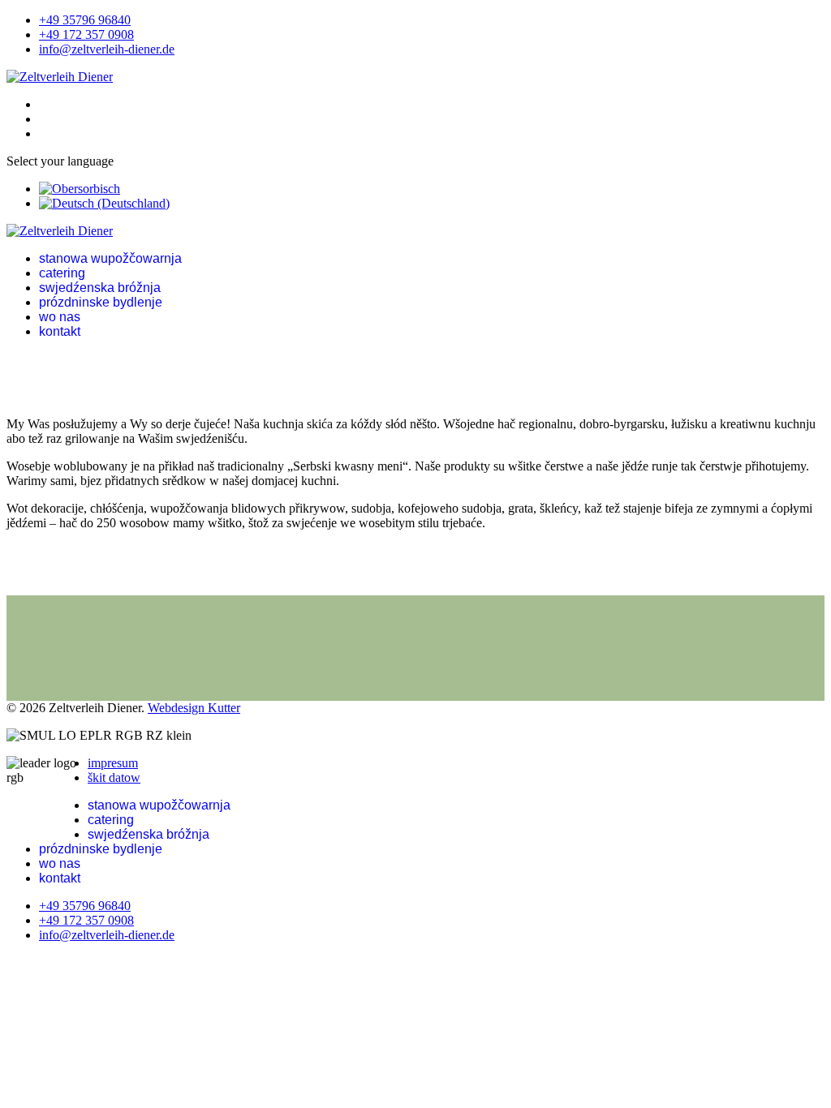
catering (62, 273)
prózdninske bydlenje (100, 302)
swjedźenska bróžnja (100, 287)
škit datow (114, 777)
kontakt (59, 331)
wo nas (59, 317)
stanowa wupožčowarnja (110, 258)
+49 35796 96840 (85, 20)
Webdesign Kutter (194, 708)
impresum (113, 763)
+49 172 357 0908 (86, 34)
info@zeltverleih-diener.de (106, 49)
